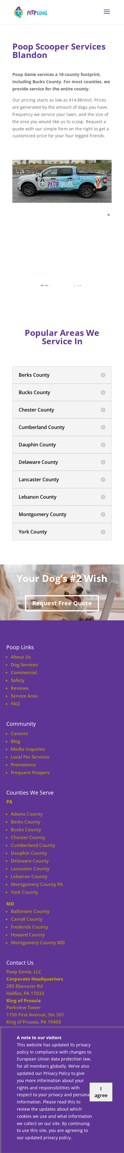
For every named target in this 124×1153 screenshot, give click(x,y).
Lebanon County (29, 876)
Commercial (24, 672)
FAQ (15, 704)
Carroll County (26, 919)
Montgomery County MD (38, 942)
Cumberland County (33, 845)
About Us (21, 657)
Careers (19, 733)
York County (24, 892)
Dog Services (24, 665)
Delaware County (30, 861)
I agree (101, 1092)
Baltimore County (30, 911)
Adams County (27, 814)
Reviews (20, 688)
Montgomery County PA (37, 884)
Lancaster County (30, 869)
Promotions (23, 765)
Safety (17, 680)
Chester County (28, 837)
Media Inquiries (28, 749)
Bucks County (26, 829)
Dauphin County (29, 853)
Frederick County (29, 927)
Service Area (24, 696)
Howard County (28, 935)
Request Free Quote (62, 603)
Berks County (25, 822)
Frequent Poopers (30, 772)
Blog (15, 741)
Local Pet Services (30, 757)
